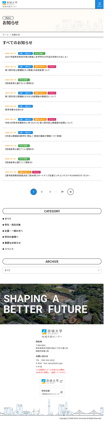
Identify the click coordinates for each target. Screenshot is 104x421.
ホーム (6, 34)
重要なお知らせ (13, 242)
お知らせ (16, 34)
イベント (9, 248)
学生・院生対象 (13, 224)
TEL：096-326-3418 (45, 360)
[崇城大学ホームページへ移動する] (52, 381)
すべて (8, 218)
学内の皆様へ (11, 236)
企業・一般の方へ (14, 230)
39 (62, 192)
